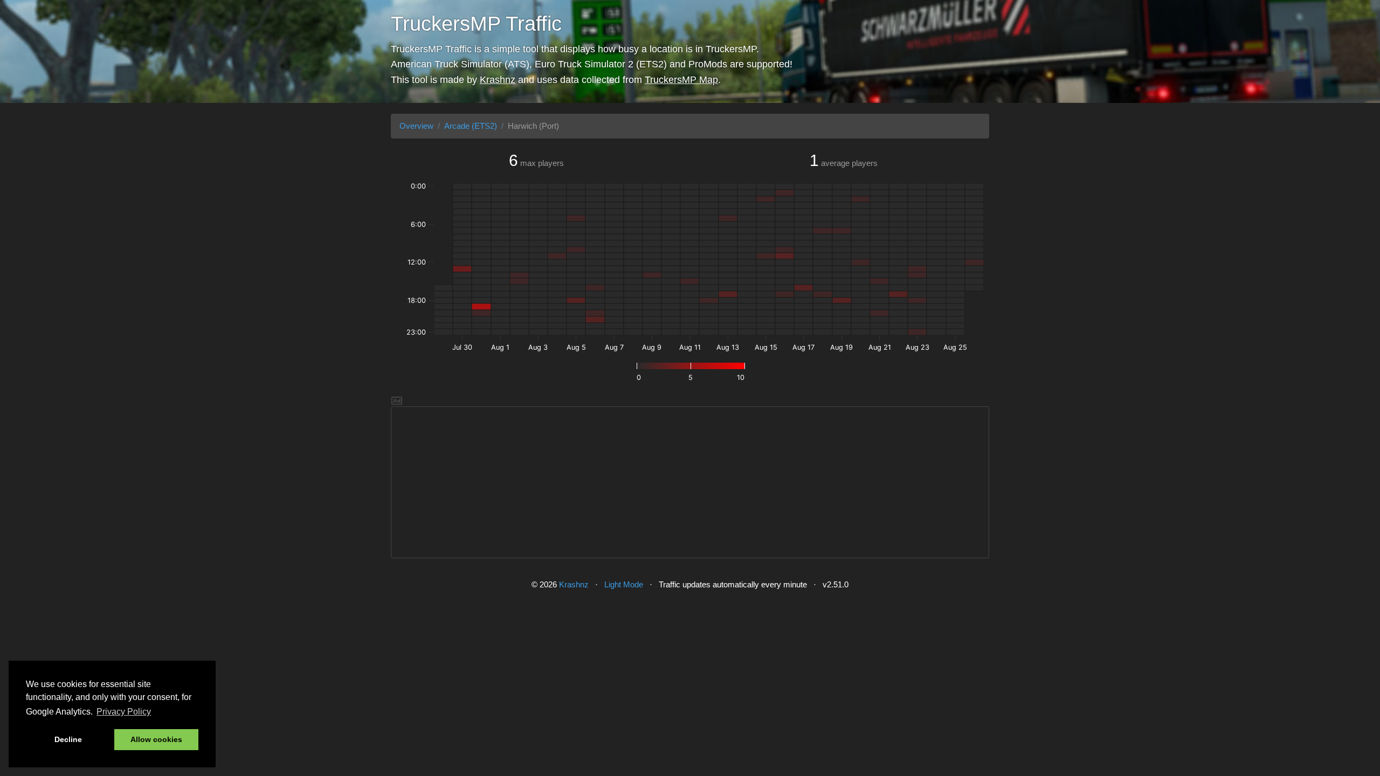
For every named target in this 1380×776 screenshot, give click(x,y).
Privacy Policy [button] (123, 711)
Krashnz (497, 79)
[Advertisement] (690, 482)
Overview (416, 125)
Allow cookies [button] (156, 739)
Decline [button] (68, 739)
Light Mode (623, 584)
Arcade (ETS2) (470, 125)
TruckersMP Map (681, 79)
